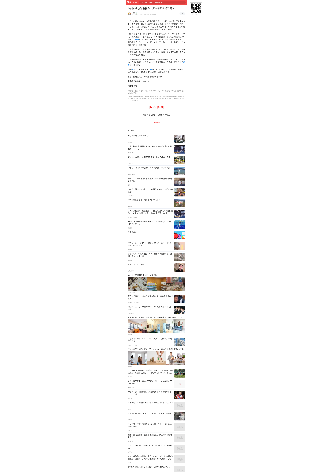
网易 (129, 2)
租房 (133, 69)
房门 (166, 42)
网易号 (135, 2)
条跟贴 (156, 122)
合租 (150, 69)
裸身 (137, 39)
